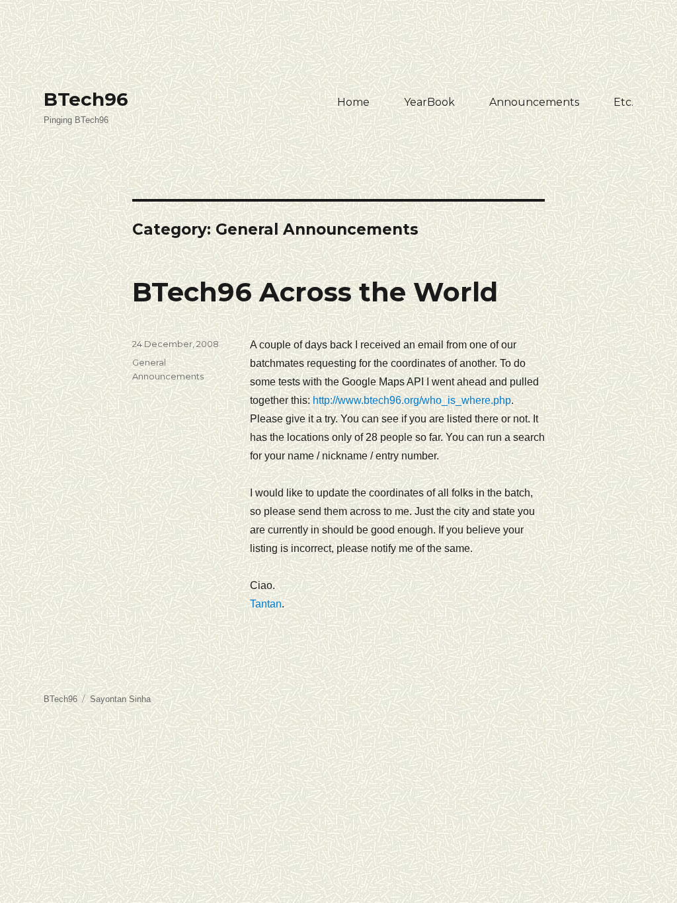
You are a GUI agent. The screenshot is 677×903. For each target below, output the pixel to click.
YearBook (429, 102)
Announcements (534, 102)
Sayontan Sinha (120, 699)
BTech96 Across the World (315, 292)
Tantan (266, 603)
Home (353, 102)
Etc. (623, 102)
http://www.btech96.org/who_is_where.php (412, 400)
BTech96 (86, 99)
